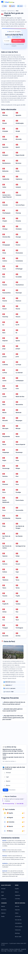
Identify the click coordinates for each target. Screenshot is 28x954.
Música (8, 785)
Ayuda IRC (23, 949)
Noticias (17, 906)
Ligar (7, 777)
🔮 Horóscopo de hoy (8, 803)
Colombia (11, 822)
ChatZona (3, 10)
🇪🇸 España (12, 6)
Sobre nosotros (5, 949)
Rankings (17, 933)
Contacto (20, 951)
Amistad (8, 772)
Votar (5, 789)
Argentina (17, 895)
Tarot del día (18, 919)
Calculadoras (18, 923)
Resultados (12, 790)
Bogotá (10, 817)
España (10, 813)
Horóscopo (18, 916)
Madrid (8, 781)
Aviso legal (3, 951)
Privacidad (9, 951)
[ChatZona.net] (14, 2)
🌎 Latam (20, 6)
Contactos (3, 898)
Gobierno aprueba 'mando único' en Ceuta (13, 754)
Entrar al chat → (18, 40)
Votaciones (18, 930)
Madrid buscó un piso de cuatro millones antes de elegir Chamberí (13, 750)
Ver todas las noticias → (9, 761)
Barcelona (3, 909)
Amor (2, 892)
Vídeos (16, 913)
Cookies (15, 951)
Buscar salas (18, 936)
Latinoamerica (11, 10)
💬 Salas (4, 6)
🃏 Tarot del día (19, 803)
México (10, 831)
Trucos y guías (18, 926)
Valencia (3, 913)
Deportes (17, 909)
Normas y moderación (14, 949)
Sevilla (2, 916)
